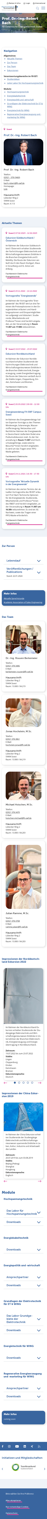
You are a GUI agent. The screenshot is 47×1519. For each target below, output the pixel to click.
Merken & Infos (14, 3)
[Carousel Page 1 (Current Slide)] (14, 1175)
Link (5, 189)
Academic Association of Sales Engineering (23, 602)
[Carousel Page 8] (22, 1178)
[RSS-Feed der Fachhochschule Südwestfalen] (39, 1446)
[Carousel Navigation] (23, 1082)
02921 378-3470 (13, 812)
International (40, 3)
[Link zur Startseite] (10, 7)
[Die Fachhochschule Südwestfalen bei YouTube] (17, 1446)
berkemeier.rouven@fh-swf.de (19, 671)
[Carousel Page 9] (27, 1178)
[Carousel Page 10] (31, 1178)
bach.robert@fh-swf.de (14, 183)
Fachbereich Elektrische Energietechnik (16, 275)
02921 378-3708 (13, 921)
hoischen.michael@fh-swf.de (18, 818)
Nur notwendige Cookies (17, 1507)
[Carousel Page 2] (18, 1175)
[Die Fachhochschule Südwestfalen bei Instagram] (9, 1446)
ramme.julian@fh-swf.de (17, 927)
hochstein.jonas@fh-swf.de (18, 745)
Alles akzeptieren (13, 1500)
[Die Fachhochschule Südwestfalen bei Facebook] (2, 1446)
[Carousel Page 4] (27, 1175)
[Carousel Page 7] (18, 1178)
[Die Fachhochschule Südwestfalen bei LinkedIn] (25, 1446)
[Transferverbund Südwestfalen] (23, 1467)
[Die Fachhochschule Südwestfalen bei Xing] (32, 1446)
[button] (23, 560)
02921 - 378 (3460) (12, 177)
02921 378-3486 (13, 666)
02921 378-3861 (13, 739)
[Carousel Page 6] (14, 1178)
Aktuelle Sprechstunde (14, 598)
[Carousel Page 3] (22, 1175)
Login (27, 3)
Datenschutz (11, 1513)
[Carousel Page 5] (31, 1175)
